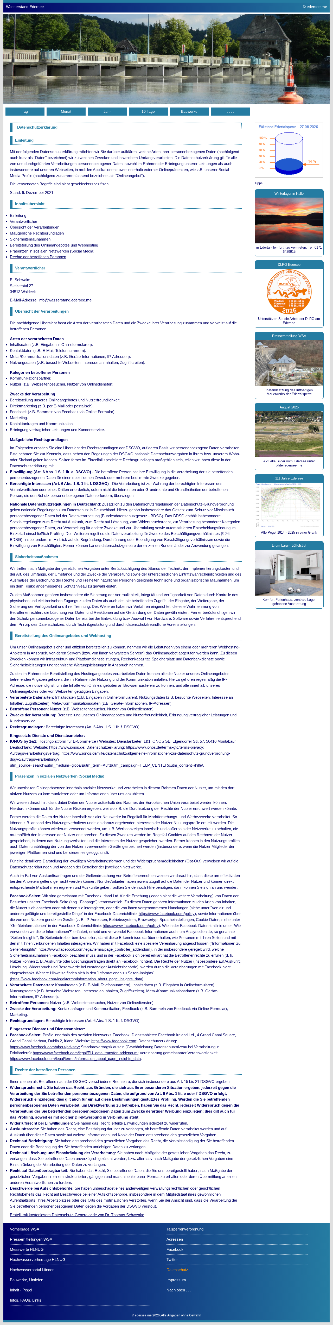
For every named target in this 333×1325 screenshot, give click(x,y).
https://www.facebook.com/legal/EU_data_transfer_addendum (85, 1053)
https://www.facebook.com (113, 1041)
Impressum (176, 1280)
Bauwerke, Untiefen (26, 1280)
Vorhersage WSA (24, 1229)
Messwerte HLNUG (27, 1249)
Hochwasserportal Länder (32, 1269)
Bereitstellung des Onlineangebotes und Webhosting (54, 245)
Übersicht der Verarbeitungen (34, 227)
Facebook (174, 1249)
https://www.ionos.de (66, 747)
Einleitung (18, 215)
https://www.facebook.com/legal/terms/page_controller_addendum (94, 949)
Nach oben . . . (178, 1290)
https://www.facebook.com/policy (167, 913)
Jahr (107, 111)
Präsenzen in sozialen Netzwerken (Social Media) (52, 251)
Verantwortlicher (23, 221)
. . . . (230, 111)
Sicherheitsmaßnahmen (30, 239)
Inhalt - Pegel (21, 1290)
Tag (25, 111)
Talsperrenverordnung (184, 1229)
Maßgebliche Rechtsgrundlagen (37, 233)
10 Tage (148, 111)
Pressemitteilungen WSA (31, 1239)
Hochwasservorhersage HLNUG (38, 1259)
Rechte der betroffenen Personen (38, 257)
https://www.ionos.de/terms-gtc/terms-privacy (164, 747)
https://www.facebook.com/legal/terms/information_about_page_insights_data (76, 979)
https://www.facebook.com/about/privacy (44, 1047)
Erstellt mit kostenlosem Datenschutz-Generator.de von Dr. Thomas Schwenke (77, 1215)
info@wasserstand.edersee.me (65, 300)
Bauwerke (189, 111)
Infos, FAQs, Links (25, 1300)
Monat (66, 111)
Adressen (174, 1239)
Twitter (172, 1259)
